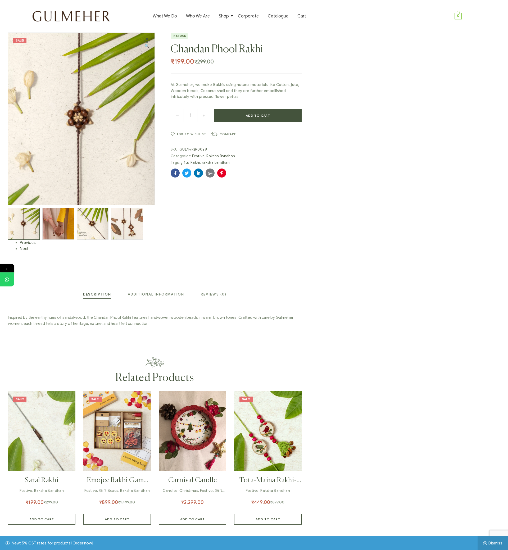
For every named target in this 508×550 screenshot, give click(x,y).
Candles (170, 490)
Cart (301, 16)
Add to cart (258, 115)
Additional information (156, 294)
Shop (224, 16)
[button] (146, 43)
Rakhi (195, 162)
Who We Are (198, 16)
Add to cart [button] (41, 519)
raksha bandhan (216, 162)
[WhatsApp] (7, 279)
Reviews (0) (213, 294)
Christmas (188, 490)
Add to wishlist (191, 134)
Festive (198, 156)
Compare (228, 134)
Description (97, 294)
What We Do (165, 16)
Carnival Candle (192, 480)
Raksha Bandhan (220, 156)
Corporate (248, 16)
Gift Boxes (108, 490)
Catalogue (278, 16)
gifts (184, 162)
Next (24, 248)
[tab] (97, 294)
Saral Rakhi (41, 480)
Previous (28, 242)
